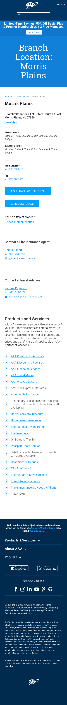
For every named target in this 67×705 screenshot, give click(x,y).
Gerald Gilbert (13, 250)
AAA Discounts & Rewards (27, 362)
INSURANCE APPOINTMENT (28, 191)
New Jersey (23, 96)
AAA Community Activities (27, 356)
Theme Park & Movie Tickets (29, 474)
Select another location (19, 222)
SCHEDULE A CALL (22, 203)
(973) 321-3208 (17, 292)
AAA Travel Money (22, 375)
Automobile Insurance (25, 394)
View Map (11, 122)
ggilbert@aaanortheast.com (23, 258)
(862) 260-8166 (15, 169)
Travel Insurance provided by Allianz (33, 487)
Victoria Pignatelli (16, 288)
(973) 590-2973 (15, 179)
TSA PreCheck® (21, 468)
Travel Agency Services (25, 481)
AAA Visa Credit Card (24, 381)
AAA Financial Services (25, 369)
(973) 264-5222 (17, 254)
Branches (9, 96)
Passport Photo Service (25, 446)
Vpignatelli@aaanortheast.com (25, 296)
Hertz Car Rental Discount (27, 414)
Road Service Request (25, 462)
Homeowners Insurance (26, 420)
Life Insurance (20, 433)
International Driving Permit (28, 426)
